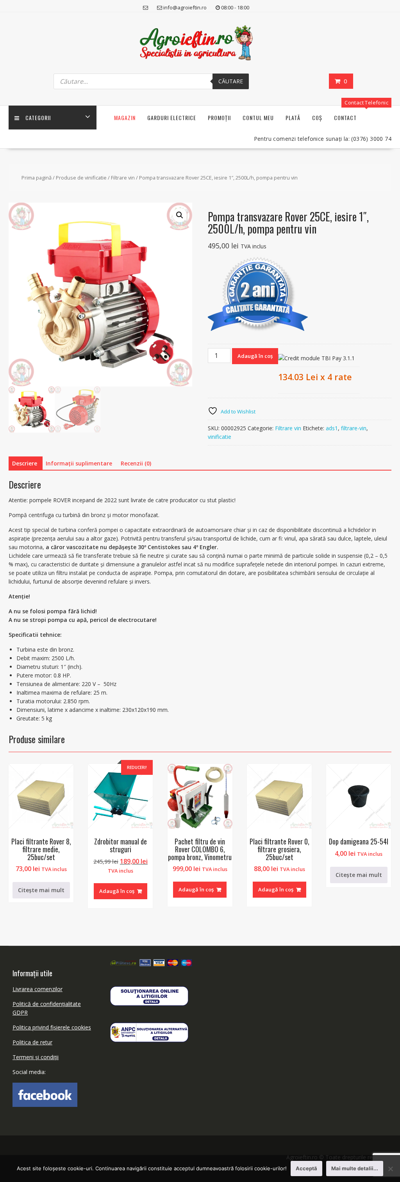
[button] (180, 215)
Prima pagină (36, 177)
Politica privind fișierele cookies (51, 1027)
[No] (390, 1169)
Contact (345, 117)
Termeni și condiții (35, 1057)
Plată (293, 117)
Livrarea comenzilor (37, 989)
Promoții (219, 117)
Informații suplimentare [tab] (79, 463)
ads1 (332, 428)
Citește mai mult (41, 890)
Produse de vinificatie (81, 177)
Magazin (125, 117)
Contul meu (258, 117)
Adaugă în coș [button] (116, 891)
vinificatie (219, 436)
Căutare (230, 81)
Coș (317, 117)
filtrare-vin (353, 428)
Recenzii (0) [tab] (136, 463)
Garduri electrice (171, 117)
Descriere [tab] (24, 463)
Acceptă (306, 1168)
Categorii (38, 117)
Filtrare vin (123, 177)
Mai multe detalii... (354, 1168)
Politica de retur (32, 1042)
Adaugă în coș (255, 355)
